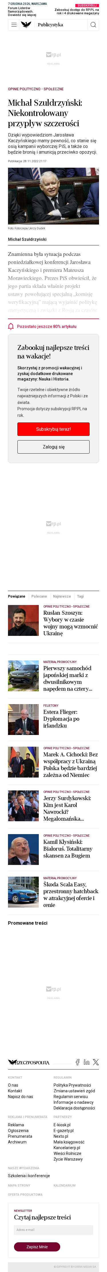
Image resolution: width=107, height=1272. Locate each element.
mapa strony (19, 1185)
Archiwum (17, 1142)
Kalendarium (65, 1185)
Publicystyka (50, 25)
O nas (13, 1085)
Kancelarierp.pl (67, 1147)
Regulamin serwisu (71, 1096)
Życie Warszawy (68, 1159)
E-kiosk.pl (62, 1125)
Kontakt (15, 1091)
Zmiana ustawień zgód (74, 1091)
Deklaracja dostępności (74, 1108)
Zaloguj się (53, 447)
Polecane (39, 596)
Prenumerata (20, 1136)
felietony (50, 705)
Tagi (80, 596)
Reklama (16, 1125)
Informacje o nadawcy (74, 1102)
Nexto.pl (61, 1136)
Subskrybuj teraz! (53, 429)
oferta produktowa (25, 1195)
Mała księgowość (69, 1142)
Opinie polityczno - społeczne (36, 89)
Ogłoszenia (18, 1130)
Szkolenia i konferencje (29, 1175)
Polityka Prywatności (72, 1085)
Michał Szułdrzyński (27, 239)
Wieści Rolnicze (67, 1153)
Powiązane (16, 596)
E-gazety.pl (64, 1130)
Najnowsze (62, 596)
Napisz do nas (20, 1096)
